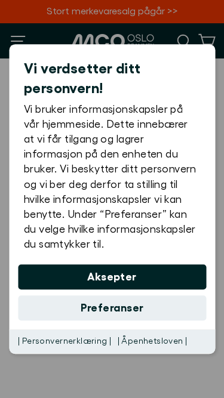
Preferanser (112, 308)
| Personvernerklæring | (65, 341)
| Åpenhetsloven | (153, 341)
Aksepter (112, 276)
